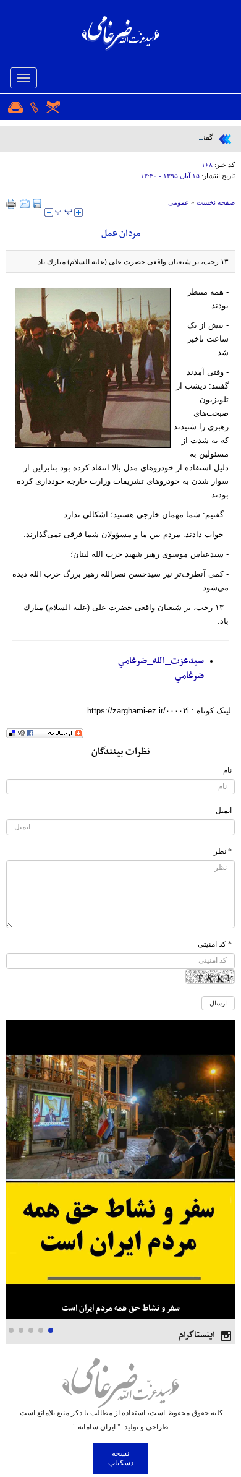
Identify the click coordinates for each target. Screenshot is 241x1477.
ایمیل (224, 810)
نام (227, 770)
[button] (50, 1330)
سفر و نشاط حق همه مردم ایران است (121, 1308)
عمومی (178, 202)
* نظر (223, 851)
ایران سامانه (97, 1427)
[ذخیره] (37, 203)
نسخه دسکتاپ (120, 1458)
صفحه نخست (216, 202)
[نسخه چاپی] (11, 204)
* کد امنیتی (215, 944)
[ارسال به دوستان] (25, 204)
